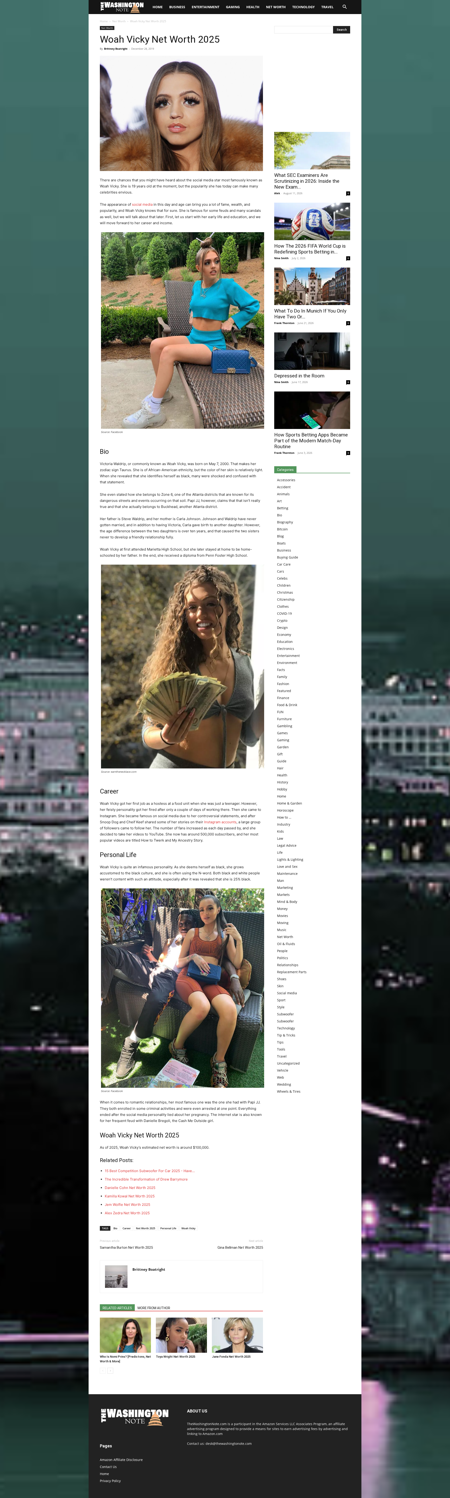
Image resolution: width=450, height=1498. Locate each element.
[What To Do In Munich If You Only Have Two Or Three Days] (312, 286)
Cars (280, 571)
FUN (280, 712)
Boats (281, 543)
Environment (287, 662)
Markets (283, 894)
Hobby (282, 789)
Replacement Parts (292, 972)
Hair (280, 768)
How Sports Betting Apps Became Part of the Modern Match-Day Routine (311, 440)
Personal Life (168, 1228)
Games (282, 733)
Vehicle (282, 1070)
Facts (281, 669)
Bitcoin (282, 529)
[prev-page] (103, 1371)
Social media (287, 993)
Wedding (284, 1084)
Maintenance (287, 873)
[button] (344, 7)
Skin (280, 986)
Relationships (287, 965)
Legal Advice (286, 845)
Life (280, 852)
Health (252, 7)
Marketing (285, 887)
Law (280, 838)
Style (281, 1007)
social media (142, 204)
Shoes (281, 979)
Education (285, 641)
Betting (282, 508)
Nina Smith (281, 258)
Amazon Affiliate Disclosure (121, 1459)
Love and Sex (287, 866)
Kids (280, 831)
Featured (284, 691)
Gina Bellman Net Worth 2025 (240, 1247)
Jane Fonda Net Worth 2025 (231, 1356)
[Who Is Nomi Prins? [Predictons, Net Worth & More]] (125, 1335)
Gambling (284, 726)
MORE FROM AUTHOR (154, 1308)
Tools (281, 1049)
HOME (158, 7)
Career (127, 1228)
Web (280, 1077)
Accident (284, 487)
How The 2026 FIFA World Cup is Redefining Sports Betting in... (310, 249)
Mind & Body (287, 901)
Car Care (284, 564)
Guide (281, 761)
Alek (277, 193)
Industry (283, 824)
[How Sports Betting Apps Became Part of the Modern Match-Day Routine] (312, 410)
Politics (282, 958)
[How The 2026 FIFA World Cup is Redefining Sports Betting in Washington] (312, 221)
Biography (285, 522)
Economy (284, 634)
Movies (282, 915)
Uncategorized (288, 1063)
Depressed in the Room (299, 376)
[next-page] (110, 1371)
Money (282, 908)
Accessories (286, 480)
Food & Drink (287, 705)
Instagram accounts (220, 822)
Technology (303, 7)
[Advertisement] (312, 84)
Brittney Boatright (116, 48)
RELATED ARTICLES (117, 1308)
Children (284, 585)
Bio (115, 1228)
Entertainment (205, 7)
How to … (284, 817)
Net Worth (276, 7)
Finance (283, 698)
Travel (327, 7)
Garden (283, 747)
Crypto (282, 620)
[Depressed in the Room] (312, 351)
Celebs (282, 578)
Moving (283, 922)
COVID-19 (284, 613)
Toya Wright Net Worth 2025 (175, 1356)
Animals (283, 494)
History (282, 782)
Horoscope (285, 810)
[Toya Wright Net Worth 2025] (181, 1335)
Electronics (285, 648)
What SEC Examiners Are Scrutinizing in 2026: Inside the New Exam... (306, 181)
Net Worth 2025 (145, 1228)
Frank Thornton (284, 323)
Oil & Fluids (286, 944)
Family (282, 676)
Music (281, 930)
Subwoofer (285, 1014)
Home (104, 21)
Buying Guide (287, 557)
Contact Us (108, 1466)
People (282, 951)
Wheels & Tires (288, 1091)
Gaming (233, 7)
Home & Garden (289, 803)
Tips (280, 1042)
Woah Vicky (188, 1228)
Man (280, 880)
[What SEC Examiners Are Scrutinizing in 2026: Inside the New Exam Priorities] (312, 150)
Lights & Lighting (290, 859)
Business (177, 7)
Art (279, 501)
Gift (280, 754)
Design (282, 627)
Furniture (284, 719)
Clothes (283, 606)
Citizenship (286, 599)
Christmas (285, 592)
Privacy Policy (110, 1481)
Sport (281, 1000)
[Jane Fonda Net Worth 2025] (237, 1335)
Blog (280, 536)
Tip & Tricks (286, 1035)
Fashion (283, 684)
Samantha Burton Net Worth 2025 (126, 1247)
